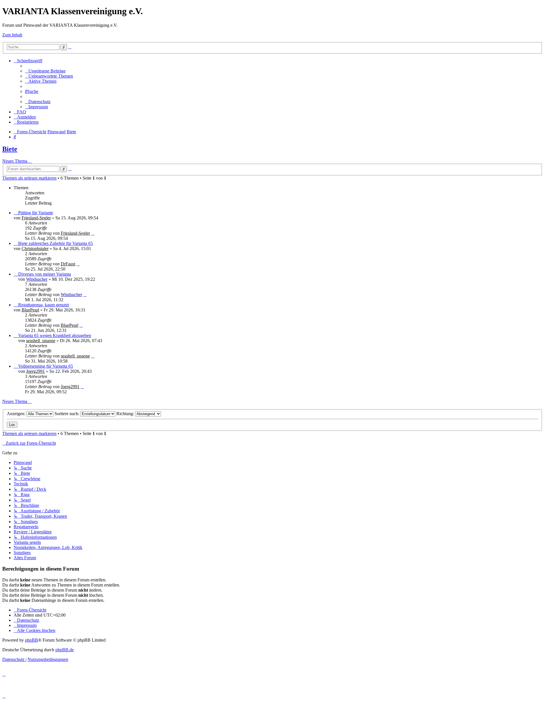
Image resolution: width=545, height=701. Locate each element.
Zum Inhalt (12, 34)
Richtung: (125, 413)
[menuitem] (45, 70)
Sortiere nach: (67, 413)
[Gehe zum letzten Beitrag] (93, 233)
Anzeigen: (16, 413)
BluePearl (30, 309)
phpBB (31, 640)
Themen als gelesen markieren (29, 178)
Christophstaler (35, 248)
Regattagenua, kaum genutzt (43, 304)
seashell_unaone (40, 340)
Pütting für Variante (35, 212)
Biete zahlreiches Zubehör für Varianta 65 (55, 243)
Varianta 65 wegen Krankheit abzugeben (54, 335)
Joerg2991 (35, 371)
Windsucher (36, 279)
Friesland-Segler (36, 217)
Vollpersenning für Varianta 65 (45, 366)
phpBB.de (64, 649)
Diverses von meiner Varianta (44, 274)
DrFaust (68, 263)
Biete (9, 149)
